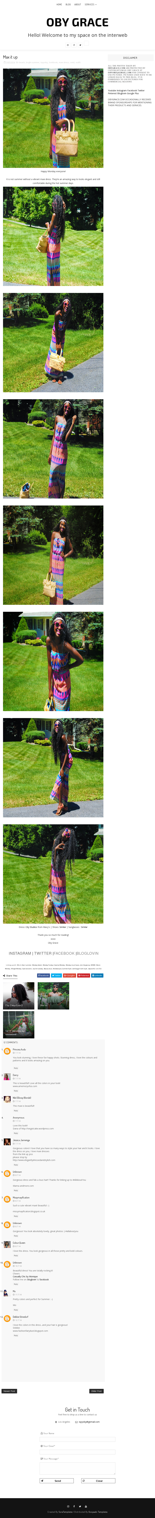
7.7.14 (17, 1052)
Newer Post (9, 1391)
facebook (44, 1279)
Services (89, 4)
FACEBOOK (64, 953)
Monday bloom (37, 965)
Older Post (96, 1391)
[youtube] (86, 1506)
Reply (16, 1068)
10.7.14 (18, 1266)
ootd (72, 62)
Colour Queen (19, 1242)
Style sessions (27, 969)
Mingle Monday (16, 969)
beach (22, 62)
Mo (14, 1291)
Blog (68, 4)
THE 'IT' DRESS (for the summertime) (14, 1033)
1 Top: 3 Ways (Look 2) (14, 1005)
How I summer (26, 965)
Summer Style (66, 969)
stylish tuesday (38, 969)
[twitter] (80, 45)
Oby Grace (77, 22)
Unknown (17, 1171)
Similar (62, 927)
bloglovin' (32, 1279)
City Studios (31, 927)
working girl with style (79, 969)
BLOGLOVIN (88, 953)
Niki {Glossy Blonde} (22, 1097)
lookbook (53, 62)
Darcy (15, 1075)
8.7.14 (17, 1175)
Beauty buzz (48, 969)
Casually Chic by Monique (25, 1276)
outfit (78, 62)
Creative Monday (59, 965)
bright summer (32, 62)
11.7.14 (18, 1294)
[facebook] (74, 45)
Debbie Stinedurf (20, 1316)
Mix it (19, 965)
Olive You (43, 1005)
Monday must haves (72, 965)
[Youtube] (86, 43)
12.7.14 (18, 1320)
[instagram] (67, 45)
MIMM (93, 965)
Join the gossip (85, 965)
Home (59, 4)
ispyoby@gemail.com (89, 1421)
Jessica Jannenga (21, 1140)
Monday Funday (48, 965)
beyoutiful (91, 969)
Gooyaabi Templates (98, 1512)
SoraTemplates (66, 1512)
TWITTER (43, 953)
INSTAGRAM (20, 953)
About (77, 4)
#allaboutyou (57, 969)
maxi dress (64, 62)
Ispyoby (44, 62)
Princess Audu (19, 1049)
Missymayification (21, 1197)
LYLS (100, 969)
